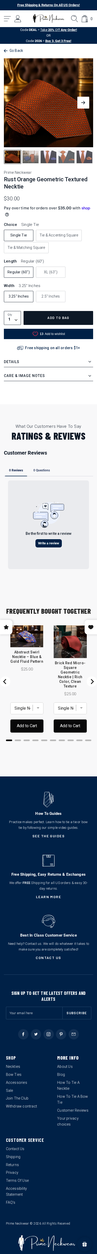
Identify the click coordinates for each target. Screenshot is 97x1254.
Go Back (16, 50)
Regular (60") (19, 272)
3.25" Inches (19, 296)
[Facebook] (23, 1034)
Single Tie (18, 235)
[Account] (18, 18)
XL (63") (50, 272)
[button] (7, 18)
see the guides (48, 836)
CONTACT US (48, 957)
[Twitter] (36, 1034)
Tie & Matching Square (26, 247)
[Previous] (5, 681)
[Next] (92, 681)
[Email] (74, 1034)
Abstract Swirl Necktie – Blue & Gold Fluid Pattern (26, 656)
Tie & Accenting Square (59, 235)
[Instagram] (48, 1034)
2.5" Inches (50, 296)
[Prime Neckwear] (48, 18)
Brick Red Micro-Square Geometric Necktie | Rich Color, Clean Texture (70, 674)
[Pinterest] (61, 1034)
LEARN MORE (48, 897)
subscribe (76, 1013)
